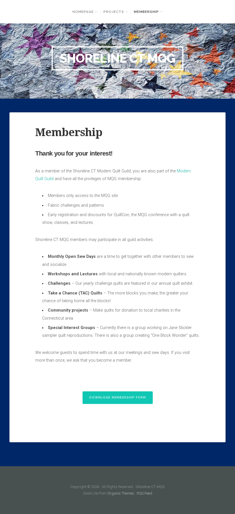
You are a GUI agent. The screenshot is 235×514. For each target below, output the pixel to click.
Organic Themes (120, 493)
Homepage (83, 12)
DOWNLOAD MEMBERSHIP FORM (117, 397)
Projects (113, 12)
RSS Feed (144, 493)
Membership (146, 12)
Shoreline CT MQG (117, 58)
